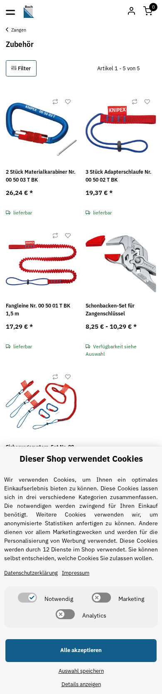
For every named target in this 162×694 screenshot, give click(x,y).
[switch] (27, 598)
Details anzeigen (81, 684)
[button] (148, 11)
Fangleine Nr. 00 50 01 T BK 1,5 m (38, 309)
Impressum (75, 572)
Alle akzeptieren (81, 650)
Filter (24, 68)
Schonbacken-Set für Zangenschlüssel (110, 309)
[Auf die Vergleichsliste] (55, 102)
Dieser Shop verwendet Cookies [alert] (81, 458)
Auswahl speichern (81, 670)
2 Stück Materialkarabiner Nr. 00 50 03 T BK (41, 176)
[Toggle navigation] (10, 11)
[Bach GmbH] (29, 11)
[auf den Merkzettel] (67, 102)
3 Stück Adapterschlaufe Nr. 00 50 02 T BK (119, 176)
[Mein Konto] (131, 11)
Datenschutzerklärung (31, 572)
